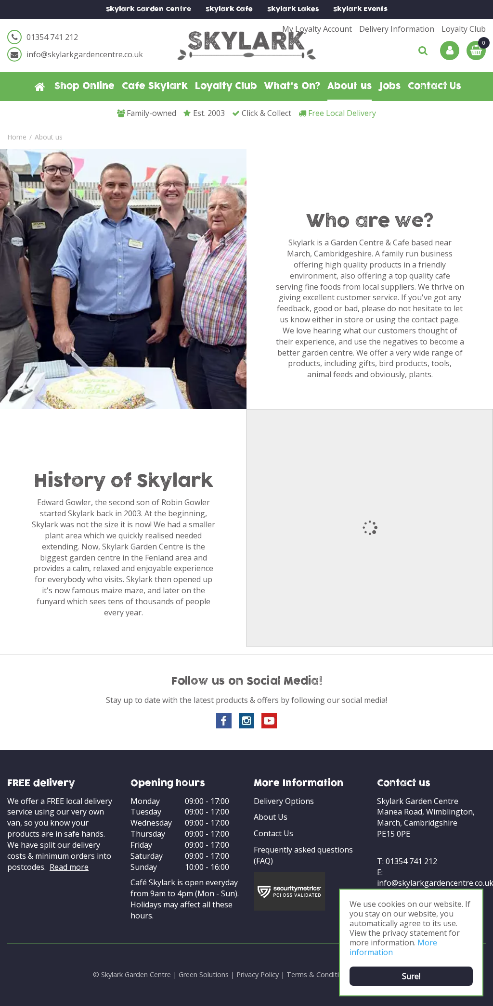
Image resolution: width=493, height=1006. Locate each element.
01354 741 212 (52, 37)
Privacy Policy (257, 974)
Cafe (229, 9)
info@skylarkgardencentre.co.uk (84, 54)
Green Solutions (204, 974)
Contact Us (273, 833)
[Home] (40, 86)
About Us (270, 817)
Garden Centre (148, 9)
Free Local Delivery (342, 113)
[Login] (449, 50)
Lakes (293, 9)
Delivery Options (284, 801)
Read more (69, 867)
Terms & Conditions (318, 974)
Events (360, 9)
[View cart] (476, 50)
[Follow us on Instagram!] (246, 720)
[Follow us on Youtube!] (269, 720)
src (423, 50)
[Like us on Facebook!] (224, 720)
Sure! (411, 976)
